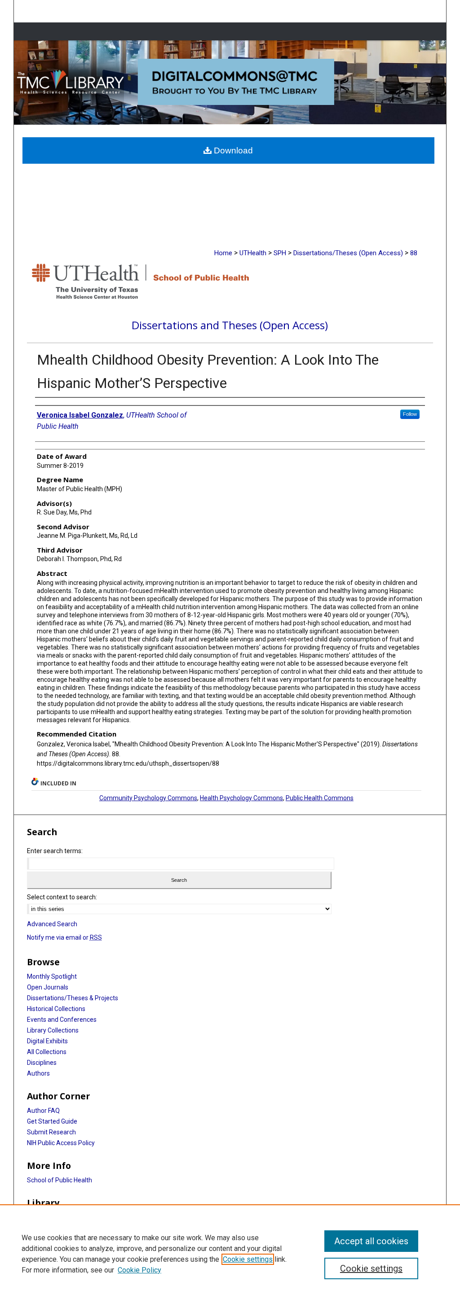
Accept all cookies (371, 1241)
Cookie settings (248, 1259)
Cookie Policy (139, 1270)
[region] (230, 1253)
